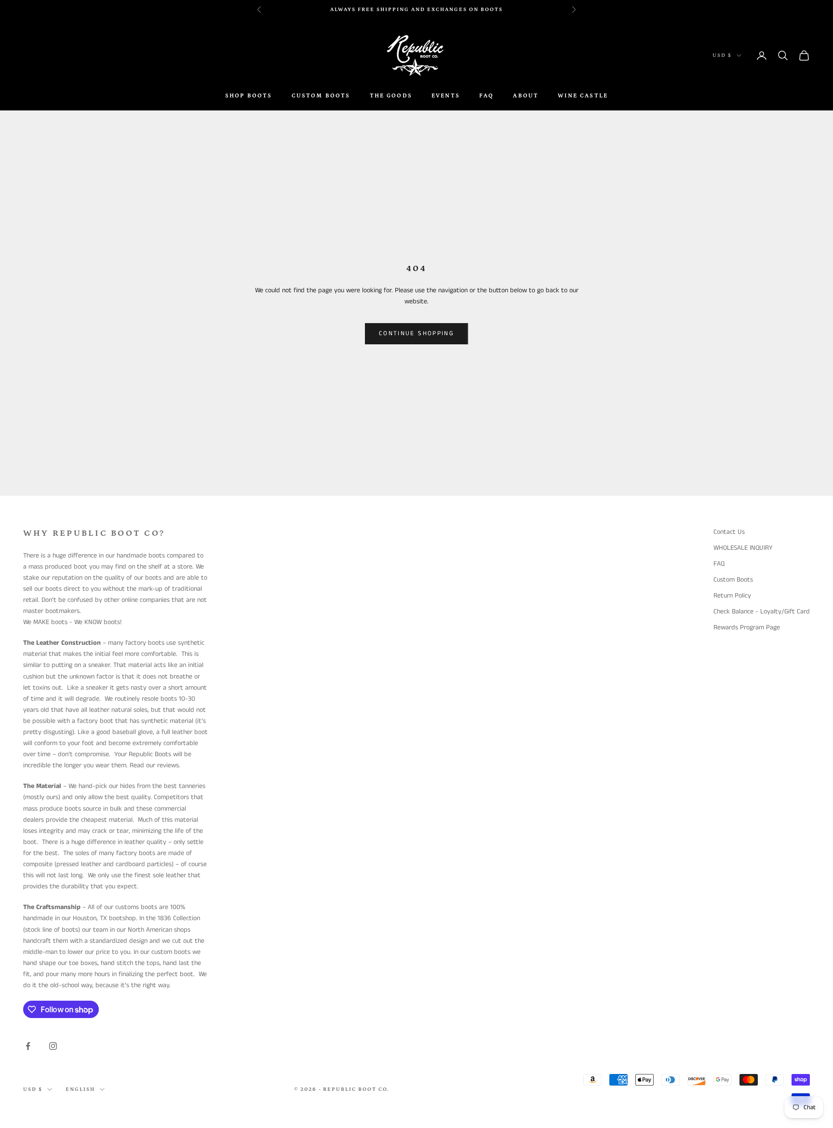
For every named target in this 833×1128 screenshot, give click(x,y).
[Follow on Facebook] (28, 1046)
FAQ (486, 96)
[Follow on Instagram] (53, 1046)
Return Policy (732, 595)
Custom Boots (733, 579)
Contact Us (729, 532)
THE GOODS (391, 96)
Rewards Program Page (746, 627)
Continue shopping (416, 333)
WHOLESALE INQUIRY (743, 548)
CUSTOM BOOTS (321, 96)
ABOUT (525, 96)
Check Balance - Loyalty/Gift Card (761, 611)
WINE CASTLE (583, 96)
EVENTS (445, 96)
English (80, 1089)
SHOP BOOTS (248, 96)
